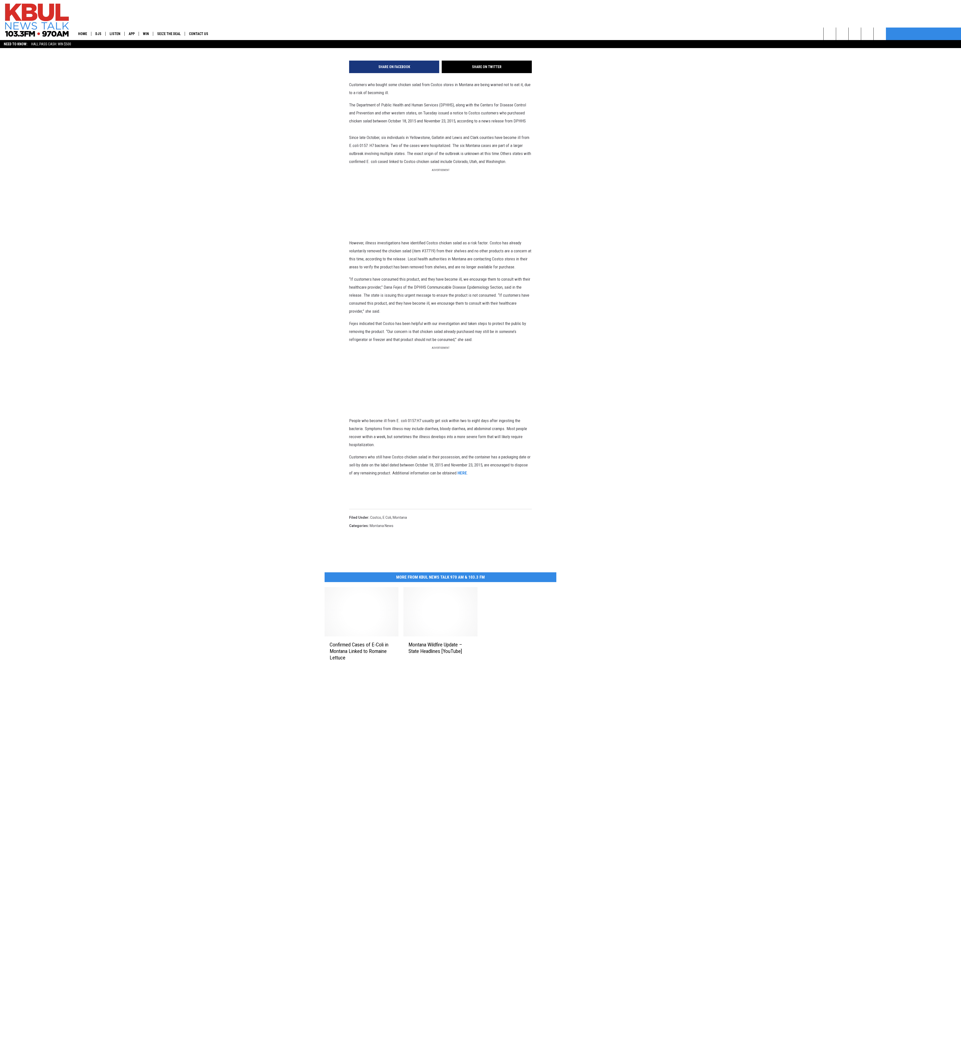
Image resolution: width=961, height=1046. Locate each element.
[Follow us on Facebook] (855, 34)
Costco (375, 517)
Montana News (381, 526)
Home (82, 34)
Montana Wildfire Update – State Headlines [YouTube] (435, 648)
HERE (462, 472)
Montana (400, 517)
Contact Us (198, 34)
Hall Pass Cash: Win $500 (51, 44)
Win (146, 34)
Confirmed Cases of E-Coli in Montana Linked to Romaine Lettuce (359, 651)
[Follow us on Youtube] (880, 34)
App (132, 34)
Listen (115, 34)
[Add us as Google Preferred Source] (842, 34)
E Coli (387, 517)
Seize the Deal (169, 34)
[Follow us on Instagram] (867, 34)
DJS (98, 34)
